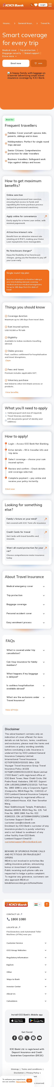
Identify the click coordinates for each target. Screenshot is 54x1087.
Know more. (21, 1082)
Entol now (10, 489)
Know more (8, 56)
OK (29, 1080)
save (40, 63)
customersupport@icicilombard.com (23, 841)
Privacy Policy (32, 1073)
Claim (8, 360)
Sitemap (15, 1069)
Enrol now (16, 63)
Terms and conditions (31, 1069)
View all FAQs (11, 710)
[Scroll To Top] (46, 904)
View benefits (11, 392)
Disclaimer (19, 1073)
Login (43, 5)
